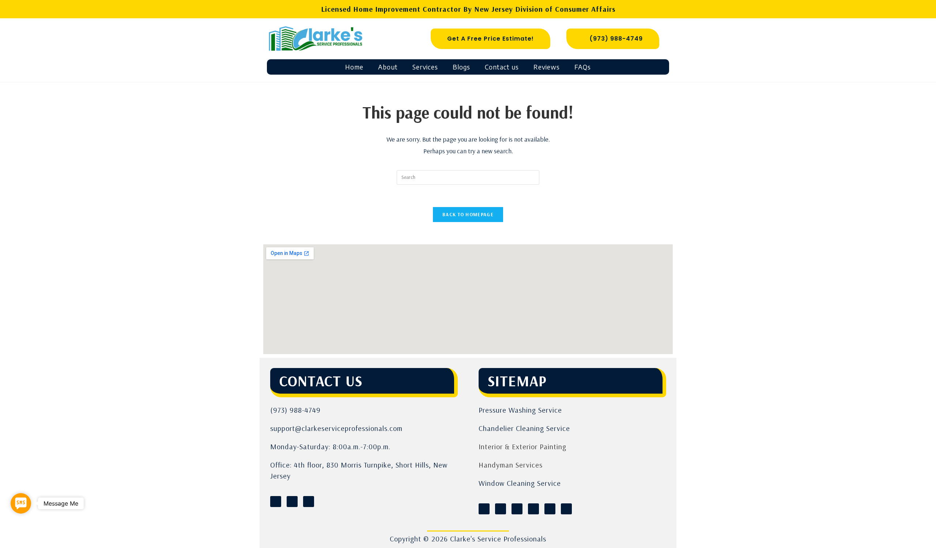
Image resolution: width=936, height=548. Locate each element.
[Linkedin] (308, 501)
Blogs (461, 67)
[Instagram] (292, 501)
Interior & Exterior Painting (522, 446)
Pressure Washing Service (520, 409)
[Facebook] (275, 501)
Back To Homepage (468, 214)
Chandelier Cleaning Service (524, 428)
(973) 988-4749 (295, 409)
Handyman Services (511, 464)
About (388, 67)
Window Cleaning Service (520, 483)
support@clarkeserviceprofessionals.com (336, 428)
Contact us (502, 67)
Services (425, 67)
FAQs (582, 67)
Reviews (546, 67)
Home (354, 67)
